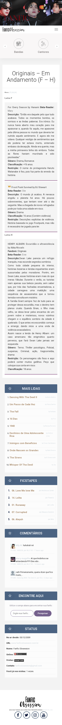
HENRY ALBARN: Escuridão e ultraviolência (31, 244)
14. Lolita (17, 498)
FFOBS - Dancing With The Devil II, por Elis (27, 578)
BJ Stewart (41, 187)
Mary (10, 111)
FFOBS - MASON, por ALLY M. (22, 550)
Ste (24, 191)
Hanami (35, 107)
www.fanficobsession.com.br (24, 643)
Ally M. (19, 545)
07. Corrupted (19, 512)
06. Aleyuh (17, 519)
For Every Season (17, 107)
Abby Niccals (17, 247)
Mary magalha (23, 558)
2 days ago (48, 578)
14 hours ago (39, 564)
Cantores (43, 51)
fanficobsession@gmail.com (28, 665)
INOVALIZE (48, 710)
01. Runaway (18, 505)
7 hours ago (38, 550)
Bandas (18, 51)
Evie (24, 254)
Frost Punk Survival (21, 187)
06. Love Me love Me (23, 490)
